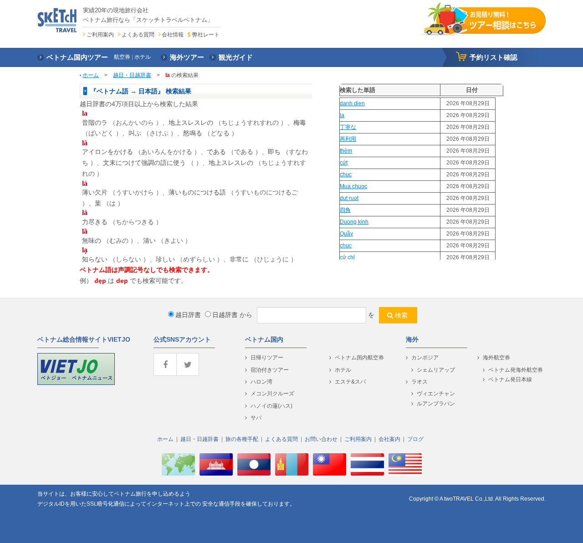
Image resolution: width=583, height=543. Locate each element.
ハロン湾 (261, 382)
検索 (401, 315)
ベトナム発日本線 (510, 379)
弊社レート (205, 34)
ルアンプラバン (436, 403)
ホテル (343, 370)
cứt (344, 162)
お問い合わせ (321, 439)
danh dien (352, 103)
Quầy (346, 234)
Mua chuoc (353, 186)
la (342, 115)
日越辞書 (225, 314)
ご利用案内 (100, 34)
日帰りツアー (267, 357)
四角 (345, 210)
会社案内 (389, 439)
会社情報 (173, 34)
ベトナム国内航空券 (359, 357)
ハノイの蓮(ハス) (271, 406)
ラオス (419, 382)
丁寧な (348, 127)
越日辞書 (188, 314)
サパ (256, 418)
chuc (346, 174)
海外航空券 (496, 357)
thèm (346, 151)
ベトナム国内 (264, 339)
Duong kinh (354, 222)
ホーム (90, 75)
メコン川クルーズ (272, 393)
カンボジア (425, 357)
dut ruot (349, 198)
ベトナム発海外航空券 (515, 370)
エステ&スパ (350, 382)
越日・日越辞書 (132, 75)
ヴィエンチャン (436, 393)
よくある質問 (138, 34)
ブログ (415, 439)
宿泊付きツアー (270, 370)
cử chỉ (347, 257)
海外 (412, 339)
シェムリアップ (436, 370)
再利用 (348, 139)
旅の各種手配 (241, 439)
